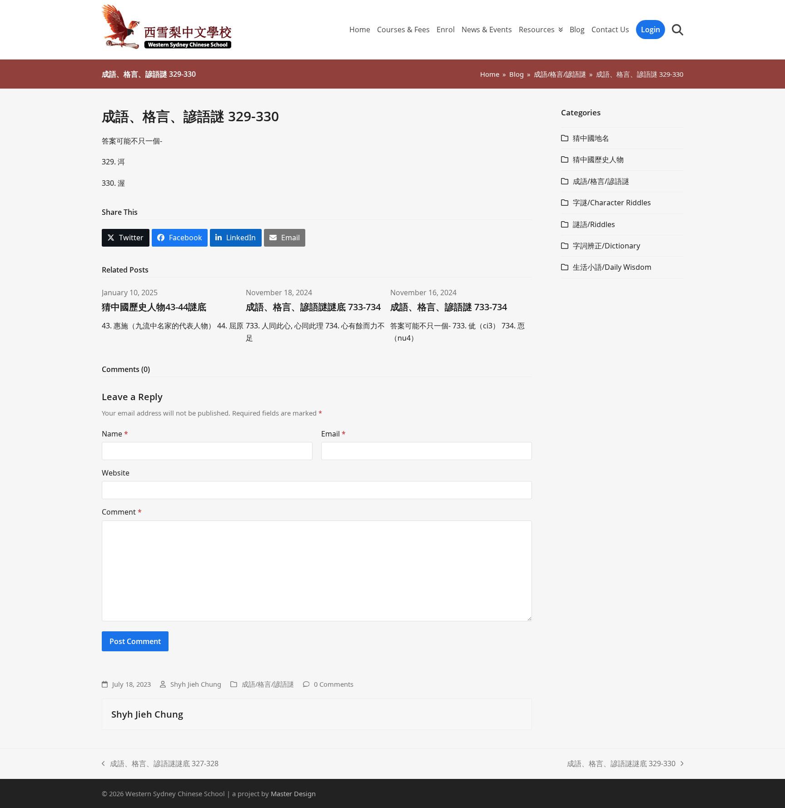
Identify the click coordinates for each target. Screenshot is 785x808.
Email (333, 434)
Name (115, 434)
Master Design (293, 793)
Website (115, 473)
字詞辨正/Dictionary (606, 246)
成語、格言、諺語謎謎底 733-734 (313, 307)
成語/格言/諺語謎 (268, 684)
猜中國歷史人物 (598, 159)
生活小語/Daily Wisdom (612, 267)
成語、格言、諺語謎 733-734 (448, 307)
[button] (677, 29)
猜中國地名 (591, 138)
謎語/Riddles (594, 224)
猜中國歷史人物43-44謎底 (154, 307)
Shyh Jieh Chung (195, 684)
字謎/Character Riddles (612, 203)
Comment (122, 512)
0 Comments (333, 684)
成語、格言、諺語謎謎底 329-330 (621, 763)
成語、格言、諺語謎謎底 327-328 (160, 763)
